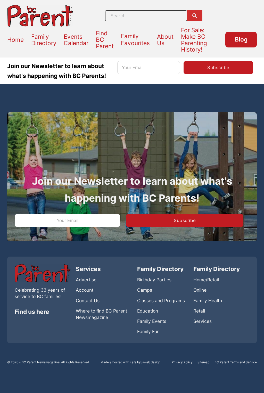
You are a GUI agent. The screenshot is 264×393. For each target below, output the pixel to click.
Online (200, 290)
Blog (241, 39)
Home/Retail (206, 279)
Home (15, 39)
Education (147, 311)
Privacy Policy (182, 362)
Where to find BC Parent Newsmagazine (101, 314)
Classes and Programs (161, 300)
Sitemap (203, 362)
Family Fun (148, 331)
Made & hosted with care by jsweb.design (130, 362)
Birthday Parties (154, 279)
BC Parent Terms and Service (235, 362)
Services (202, 321)
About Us (165, 39)
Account (84, 290)
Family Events (151, 321)
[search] (194, 15)
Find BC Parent (105, 39)
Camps (144, 290)
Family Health (207, 300)
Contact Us (88, 300)
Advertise (86, 279)
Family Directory (43, 39)
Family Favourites (135, 39)
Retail (199, 311)
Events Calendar (76, 39)
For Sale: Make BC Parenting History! (194, 40)
